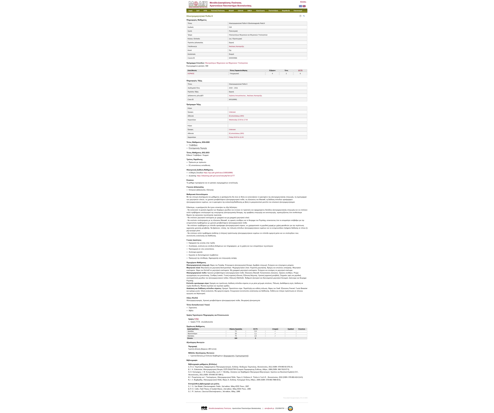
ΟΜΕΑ (249, 11)
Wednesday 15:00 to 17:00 (238, 120)
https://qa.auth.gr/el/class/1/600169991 (218, 173)
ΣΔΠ (198, 11)
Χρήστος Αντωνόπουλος (237, 96)
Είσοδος (303, 2)
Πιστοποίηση (273, 11)
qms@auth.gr (269, 408)
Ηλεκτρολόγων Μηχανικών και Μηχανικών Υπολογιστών (226, 63)
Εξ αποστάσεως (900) (236, 116)
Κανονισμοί (298, 11)
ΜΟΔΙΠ (231, 11)
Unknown (232, 112)
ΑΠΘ (205, 11)
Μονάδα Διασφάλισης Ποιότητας (220, 408)
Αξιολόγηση (260, 11)
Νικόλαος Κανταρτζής (236, 46)
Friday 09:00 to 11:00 (236, 137)
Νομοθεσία (286, 11)
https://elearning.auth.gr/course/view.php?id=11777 (216, 176)
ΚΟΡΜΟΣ (191, 73)
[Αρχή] (198, 7)
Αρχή (190, 11)
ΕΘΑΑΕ (240, 11)
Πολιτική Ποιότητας (218, 11)
